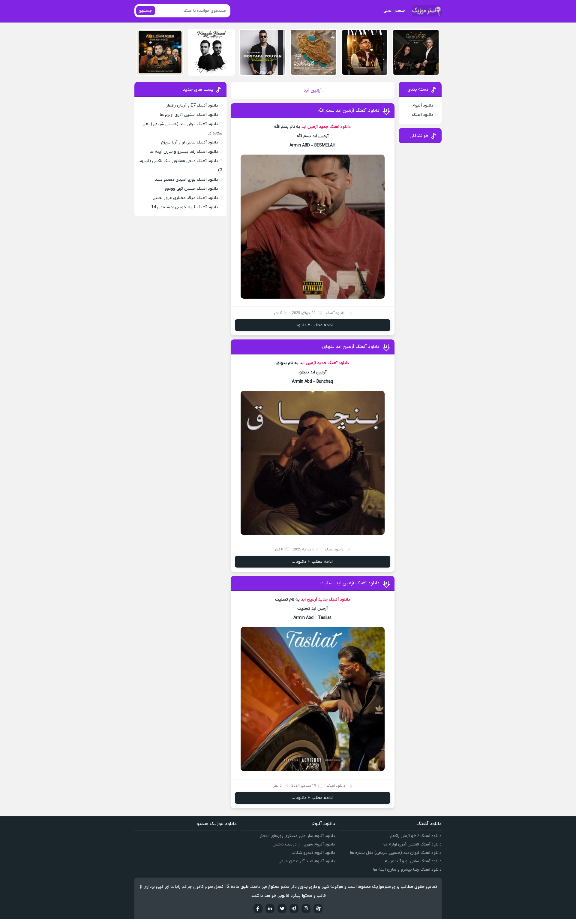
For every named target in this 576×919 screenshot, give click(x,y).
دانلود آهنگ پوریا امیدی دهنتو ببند (186, 179)
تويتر (282, 908)
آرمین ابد (310, 127)
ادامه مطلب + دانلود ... (312, 325)
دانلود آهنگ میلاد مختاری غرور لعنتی (185, 198)
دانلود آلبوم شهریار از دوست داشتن (303, 844)
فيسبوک (258, 908)
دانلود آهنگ (335, 313)
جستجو (145, 10)
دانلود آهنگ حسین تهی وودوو (191, 188)
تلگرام (294, 908)
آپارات (318, 908)
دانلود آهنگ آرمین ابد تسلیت (350, 583)
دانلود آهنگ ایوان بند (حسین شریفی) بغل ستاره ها (396, 853)
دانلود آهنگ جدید (335, 127)
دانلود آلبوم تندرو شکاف (313, 853)
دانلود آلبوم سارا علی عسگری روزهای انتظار (297, 836)
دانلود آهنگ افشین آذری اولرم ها (189, 115)
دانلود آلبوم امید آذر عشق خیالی (306, 861)
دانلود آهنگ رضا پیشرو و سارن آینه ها (184, 152)
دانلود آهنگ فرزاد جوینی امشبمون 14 (184, 207)
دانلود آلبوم (422, 105)
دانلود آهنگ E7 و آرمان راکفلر (192, 105)
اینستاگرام (306, 908)
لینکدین (270, 908)
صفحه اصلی (394, 11)
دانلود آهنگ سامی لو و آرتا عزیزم (189, 142)
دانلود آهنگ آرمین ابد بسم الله (349, 110)
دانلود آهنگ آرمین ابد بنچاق (351, 347)
